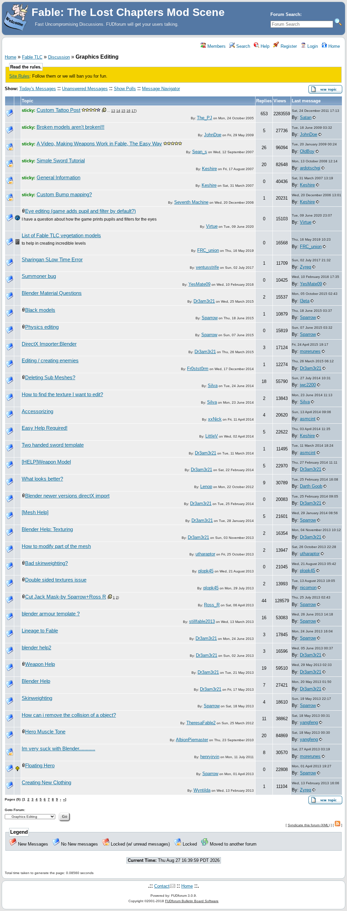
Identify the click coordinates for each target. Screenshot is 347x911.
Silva (213, 385)
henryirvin (209, 756)
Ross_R (212, 604)
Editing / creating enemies (50, 360)
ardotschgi (310, 167)
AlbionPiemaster (192, 739)
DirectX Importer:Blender (49, 344)
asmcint (307, 418)
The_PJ (204, 117)
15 (123, 111)
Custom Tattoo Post (58, 110)
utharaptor (205, 553)
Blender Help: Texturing (47, 529)
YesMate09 (199, 284)
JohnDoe (212, 134)
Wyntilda (201, 790)
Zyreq (305, 266)
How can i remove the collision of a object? (69, 715)
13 (113, 111)
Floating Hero (40, 765)
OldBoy (307, 151)
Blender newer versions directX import (67, 496)
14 (118, 111)
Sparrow (210, 317)
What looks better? (42, 479)
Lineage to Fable (40, 630)
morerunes (310, 351)
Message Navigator (161, 88)
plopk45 (205, 570)
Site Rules (19, 76)
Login (312, 46)
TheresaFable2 (201, 722)
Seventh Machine (191, 202)
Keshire (209, 168)
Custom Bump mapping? (64, 194)
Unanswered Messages (85, 88)
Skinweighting (37, 698)
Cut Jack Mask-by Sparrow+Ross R (65, 597)
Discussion (59, 57)
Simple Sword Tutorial (61, 160)
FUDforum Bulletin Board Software (192, 901)
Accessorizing (37, 411)
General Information (58, 177)
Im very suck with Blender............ (58, 748)
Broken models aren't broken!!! (70, 127)
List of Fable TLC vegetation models (61, 235)
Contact (161, 886)
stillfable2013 (202, 621)
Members (216, 46)
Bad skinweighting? (46, 563)
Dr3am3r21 (204, 301)
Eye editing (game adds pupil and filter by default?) (80, 211)
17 (133, 111)
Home (333, 46)
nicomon (308, 587)
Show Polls (125, 88)
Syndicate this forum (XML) (309, 825)
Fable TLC (32, 57)
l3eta (304, 300)
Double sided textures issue (55, 580)
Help (264, 46)
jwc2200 (308, 384)
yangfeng (309, 722)
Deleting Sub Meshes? (50, 377)
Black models (40, 310)
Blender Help (36, 681)
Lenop (206, 486)
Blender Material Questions (52, 293)
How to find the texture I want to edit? (62, 394)
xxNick (215, 419)
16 (128, 111)
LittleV (211, 436)
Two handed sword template (53, 445)
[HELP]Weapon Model (46, 462)
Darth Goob (311, 486)
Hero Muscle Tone (45, 731)
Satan (305, 117)
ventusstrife (207, 267)
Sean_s (199, 151)
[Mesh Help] (35, 512)
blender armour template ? (51, 613)
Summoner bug (39, 276)
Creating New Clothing (46, 782)
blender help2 (36, 647)
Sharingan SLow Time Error (52, 259)
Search (242, 46)
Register (288, 46)
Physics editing (42, 327)
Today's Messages (37, 88)
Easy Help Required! (44, 428)
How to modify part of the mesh (56, 546)
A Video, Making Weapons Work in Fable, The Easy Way (99, 143)
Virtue (212, 226)
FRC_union (208, 250)
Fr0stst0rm (197, 368)
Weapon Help (40, 664)
